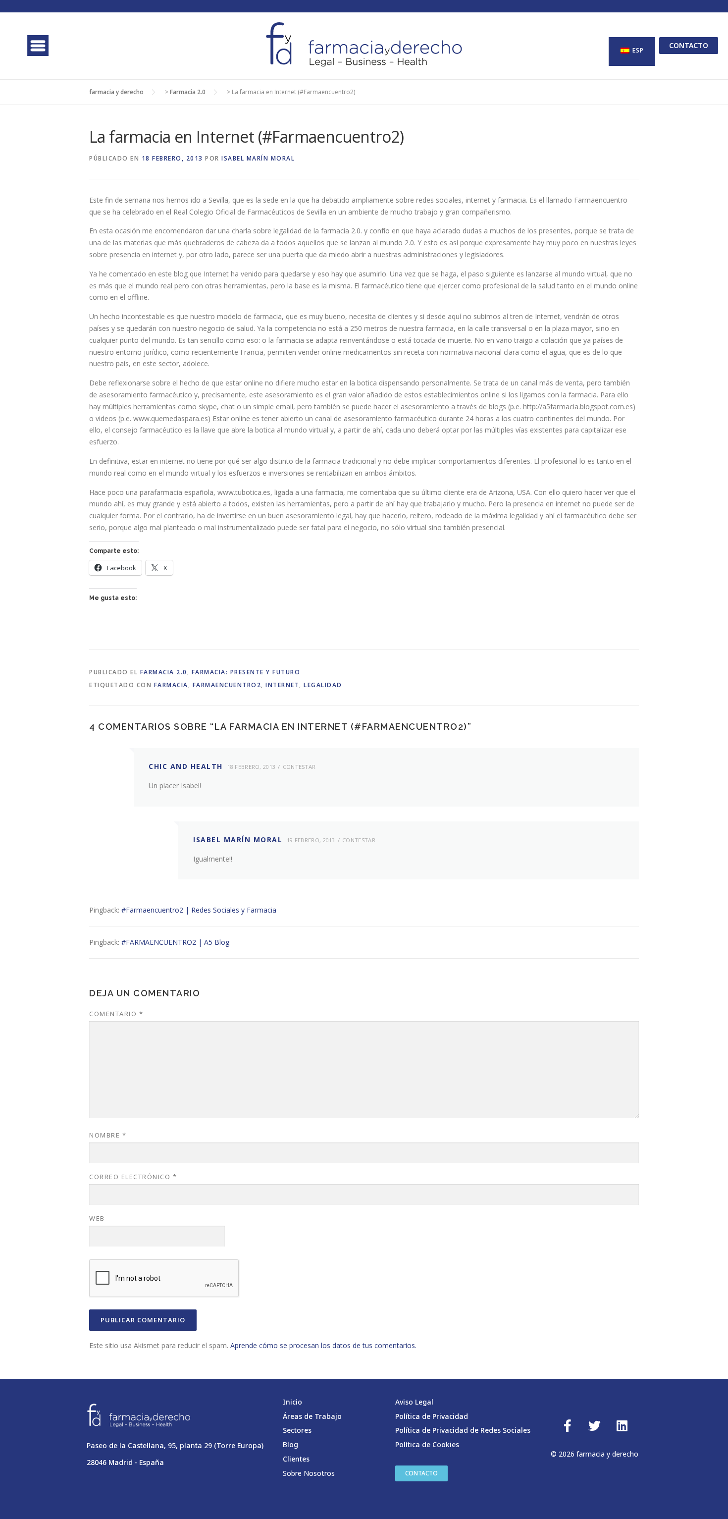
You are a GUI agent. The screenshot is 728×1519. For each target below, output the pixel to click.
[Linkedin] (622, 1425)
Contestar (299, 766)
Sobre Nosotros (309, 1473)
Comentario (116, 1013)
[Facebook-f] (567, 1425)
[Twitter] (594, 1425)
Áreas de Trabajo (312, 1416)
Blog (290, 1444)
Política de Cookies (427, 1444)
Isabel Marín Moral (258, 158)
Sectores (297, 1430)
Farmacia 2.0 (163, 672)
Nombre (107, 1135)
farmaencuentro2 (227, 685)
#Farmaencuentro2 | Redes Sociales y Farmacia (198, 910)
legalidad (323, 685)
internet (282, 685)
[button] (36, 45)
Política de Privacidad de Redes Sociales (462, 1430)
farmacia (171, 685)
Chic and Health (186, 766)
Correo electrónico (133, 1176)
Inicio (292, 1402)
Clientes (296, 1459)
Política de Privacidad (431, 1416)
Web (97, 1218)
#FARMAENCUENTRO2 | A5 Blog (175, 942)
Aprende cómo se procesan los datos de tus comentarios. (323, 1345)
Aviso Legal (414, 1402)
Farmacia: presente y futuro (246, 672)
